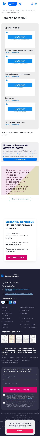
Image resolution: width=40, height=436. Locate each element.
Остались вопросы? (16, 257)
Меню (14, 4)
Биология (29, 10)
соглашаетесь (24, 425)
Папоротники (10, 98)
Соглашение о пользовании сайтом (19, 294)
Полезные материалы (28, 327)
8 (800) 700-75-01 (12, 282)
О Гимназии (5, 318)
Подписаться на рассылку (20, 389)
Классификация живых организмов (19, 50)
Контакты (5, 310)
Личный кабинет (7, 321)
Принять (20, 431)
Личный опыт (25, 310)
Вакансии (23, 313)
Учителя (4, 327)
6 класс (8, 52)
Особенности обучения (6, 314)
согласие (11, 395)
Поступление (25, 321)
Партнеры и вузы (26, 318)
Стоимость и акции (27, 307)
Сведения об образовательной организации (17, 290)
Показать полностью (20, 199)
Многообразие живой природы (17, 74)
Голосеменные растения (15, 122)
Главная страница (8, 10)
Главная (4, 307)
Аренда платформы (27, 324)
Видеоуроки (20, 10)
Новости (4, 324)
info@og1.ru (10, 286)
